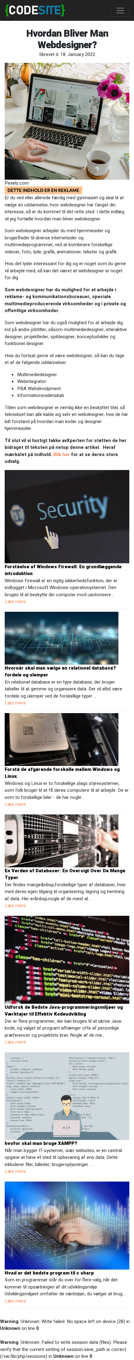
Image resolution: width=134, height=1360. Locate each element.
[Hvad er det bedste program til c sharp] (67, 1225)
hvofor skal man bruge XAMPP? (41, 1143)
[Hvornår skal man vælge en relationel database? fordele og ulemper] (61, 637)
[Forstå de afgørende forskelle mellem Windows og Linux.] (61, 739)
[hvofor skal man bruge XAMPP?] (67, 1095)
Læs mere (15, 601)
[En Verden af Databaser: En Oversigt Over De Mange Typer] (61, 840)
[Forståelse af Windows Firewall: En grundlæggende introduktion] (67, 516)
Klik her (62, 454)
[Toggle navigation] (120, 10)
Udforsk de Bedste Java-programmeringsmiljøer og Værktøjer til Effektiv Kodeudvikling (64, 1011)
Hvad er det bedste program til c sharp (49, 1273)
